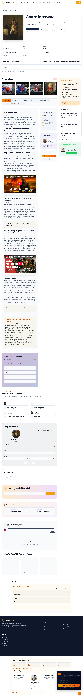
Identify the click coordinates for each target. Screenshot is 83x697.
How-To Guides (66, 627)
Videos (25, 100)
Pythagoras (17, 594)
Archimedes (17, 601)
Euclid (15, 591)
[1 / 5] (4, 477)
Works (6, 104)
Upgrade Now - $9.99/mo (69, 685)
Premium (58, 2)
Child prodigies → (16, 692)
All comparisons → (27, 668)
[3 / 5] (10, 477)
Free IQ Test (56, 608)
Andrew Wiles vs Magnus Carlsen (48, 664)
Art (5, 381)
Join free (78, 2)
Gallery (33, 100)
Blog (33, 2)
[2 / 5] (7, 477)
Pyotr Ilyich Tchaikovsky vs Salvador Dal (33, 664)
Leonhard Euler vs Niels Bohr (18, 664)
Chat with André (33, 29)
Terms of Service (6, 641)
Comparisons (66, 629)
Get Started (50, 493)
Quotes (16, 100)
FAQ (64, 622)
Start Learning (70, 152)
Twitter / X (4, 643)
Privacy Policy (5, 639)
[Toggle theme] (68, 2)
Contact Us (4, 637)
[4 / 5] (12, 477)
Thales (15, 598)
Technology (7, 368)
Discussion (22, 104)
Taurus (67, 139)
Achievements (44, 100)
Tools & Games (42, 2)
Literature (7, 377)
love (51, 29)
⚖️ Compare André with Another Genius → (69, 102)
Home (3, 10)
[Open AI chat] (79, 693)
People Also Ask (67, 624)
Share (43, 29)
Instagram (4, 645)
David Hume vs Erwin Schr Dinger (63, 664)
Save (46, 159)
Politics (6, 10)
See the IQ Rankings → (17, 668)
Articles (14, 104)
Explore (24, 2)
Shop (50, 2)
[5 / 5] (15, 477)
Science (5, 67)
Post (53, 532)
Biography (7, 100)
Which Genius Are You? (26, 608)
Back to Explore (60, 29)
